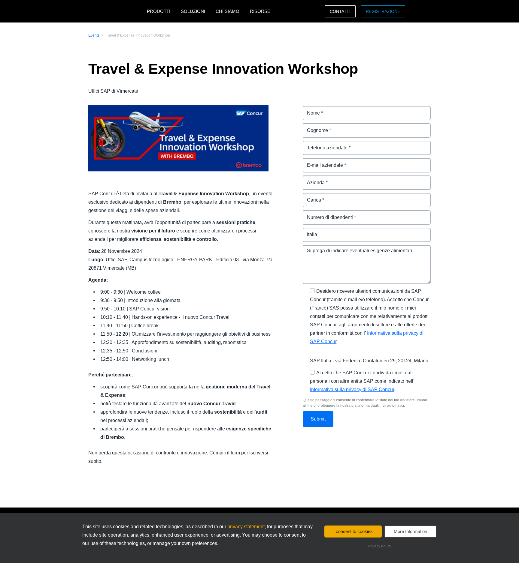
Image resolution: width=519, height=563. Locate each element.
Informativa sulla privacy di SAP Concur (352, 389)
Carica (310, 196)
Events (93, 35)
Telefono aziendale (324, 144)
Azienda (312, 178)
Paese (310, 231)
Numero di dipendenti (327, 213)
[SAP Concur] (116, 11)
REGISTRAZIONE (383, 11)
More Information (410, 531)
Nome (309, 109)
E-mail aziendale (321, 161)
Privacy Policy (379, 546)
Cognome (314, 126)
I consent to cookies (353, 531)
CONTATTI (340, 11)
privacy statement (246, 526)
